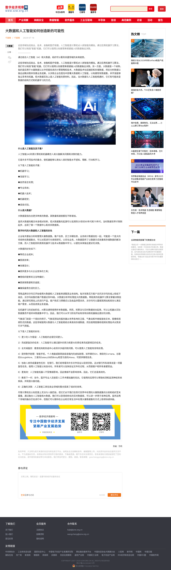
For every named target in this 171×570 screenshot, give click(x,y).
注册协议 (40, 530)
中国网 (138, 551)
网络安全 (39, 20)
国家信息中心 (39, 551)
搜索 (150, 9)
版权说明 (40, 538)
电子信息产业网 (108, 555)
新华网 (130, 551)
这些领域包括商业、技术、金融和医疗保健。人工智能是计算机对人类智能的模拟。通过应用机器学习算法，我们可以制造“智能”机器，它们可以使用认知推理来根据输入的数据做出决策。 (69, 47)
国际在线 (9, 555)
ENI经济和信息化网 (126, 555)
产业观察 (23, 20)
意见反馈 (9, 538)
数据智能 (54, 20)
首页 (10, 20)
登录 (23, 495)
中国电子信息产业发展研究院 (61, 551)
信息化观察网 (65, 555)
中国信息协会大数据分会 (104, 551)
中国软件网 (154, 555)
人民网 (121, 551)
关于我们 (9, 530)
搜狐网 (36, 555)
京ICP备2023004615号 (85, 563)
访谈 (139, 20)
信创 (113, 20)
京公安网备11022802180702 (87, 566)
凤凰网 (54, 555)
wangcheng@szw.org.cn (78, 534)
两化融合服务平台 (83, 551)
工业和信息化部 (24, 551)
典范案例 (126, 20)
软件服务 (69, 20)
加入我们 (9, 534)
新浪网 (27, 555)
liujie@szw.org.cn (74, 530)
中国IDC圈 (141, 555)
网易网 (45, 555)
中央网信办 (10, 551)
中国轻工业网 (92, 555)
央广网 (19, 555)
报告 (160, 20)
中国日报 (148, 551)
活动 (149, 20)
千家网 (8, 38)
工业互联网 (86, 20)
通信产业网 (79, 555)
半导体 (101, 20)
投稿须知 (40, 534)
